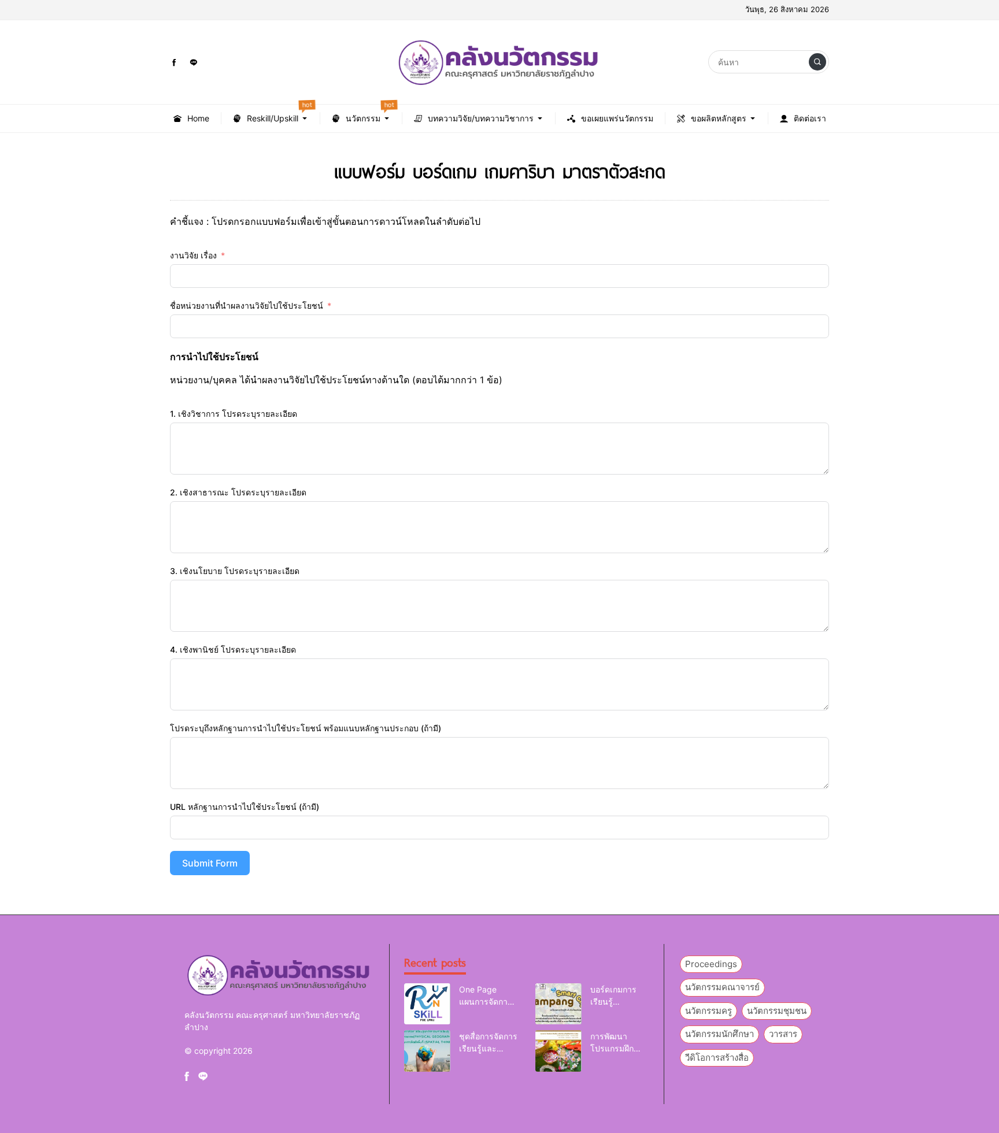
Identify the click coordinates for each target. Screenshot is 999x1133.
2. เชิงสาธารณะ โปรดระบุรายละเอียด (238, 492)
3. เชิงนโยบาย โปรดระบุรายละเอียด (234, 571)
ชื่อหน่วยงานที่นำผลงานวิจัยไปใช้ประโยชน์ (246, 305)
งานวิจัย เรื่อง (193, 255)
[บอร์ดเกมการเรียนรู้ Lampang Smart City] (558, 1004)
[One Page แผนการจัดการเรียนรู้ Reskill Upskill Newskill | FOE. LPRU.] (427, 1004)
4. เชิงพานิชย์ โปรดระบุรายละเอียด (233, 649)
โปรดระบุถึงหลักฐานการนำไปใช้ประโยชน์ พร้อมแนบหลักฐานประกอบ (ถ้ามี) (305, 728)
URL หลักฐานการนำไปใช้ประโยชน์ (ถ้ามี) (244, 807)
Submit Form (210, 863)
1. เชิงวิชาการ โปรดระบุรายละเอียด (233, 414)
